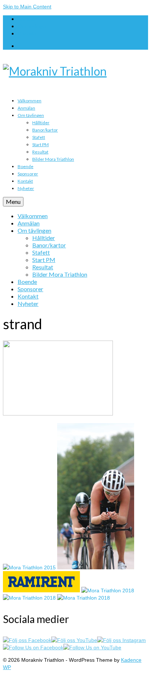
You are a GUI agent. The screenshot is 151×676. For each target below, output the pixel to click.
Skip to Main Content (27, 7)
